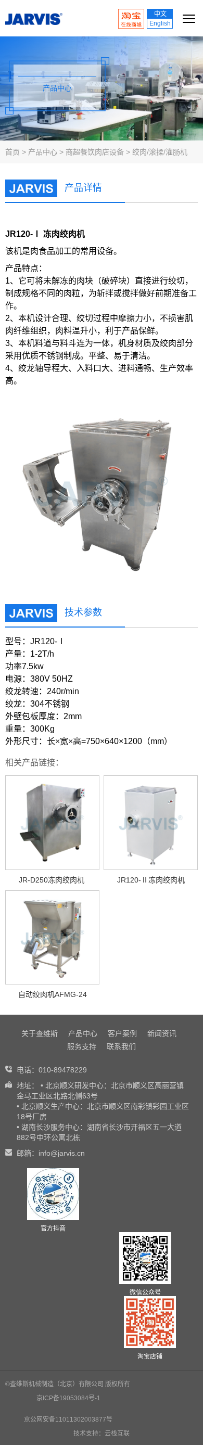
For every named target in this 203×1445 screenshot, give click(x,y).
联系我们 (121, 1046)
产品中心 (42, 152)
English (160, 23)
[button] (180, 491)
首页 (12, 152)
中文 (160, 14)
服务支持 (81, 1046)
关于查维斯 (39, 1033)
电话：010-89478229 (52, 1070)
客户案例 (122, 1033)
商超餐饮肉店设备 (95, 152)
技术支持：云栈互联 (101, 1433)
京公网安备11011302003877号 (68, 1419)
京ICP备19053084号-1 (68, 1398)
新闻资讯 (161, 1033)
